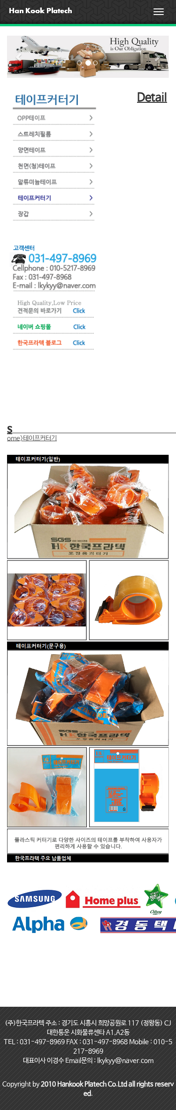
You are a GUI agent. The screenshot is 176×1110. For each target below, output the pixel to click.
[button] (19, 57)
